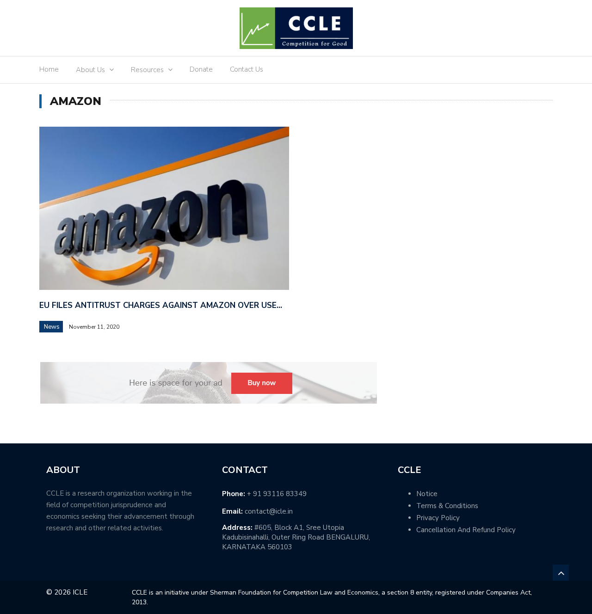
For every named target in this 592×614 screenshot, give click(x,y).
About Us (90, 69)
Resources (147, 69)
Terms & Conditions (447, 505)
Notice (427, 493)
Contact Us (246, 69)
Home (49, 69)
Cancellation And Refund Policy (466, 529)
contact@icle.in (269, 511)
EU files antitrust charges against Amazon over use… (160, 305)
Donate (201, 69)
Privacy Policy (438, 517)
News (52, 327)
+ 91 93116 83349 (277, 493)
